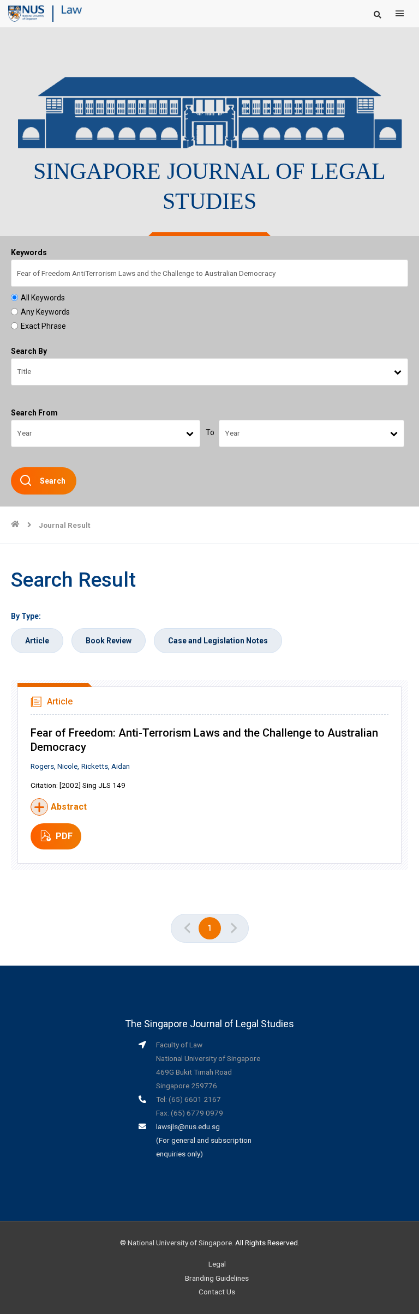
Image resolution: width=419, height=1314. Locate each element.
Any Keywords (45, 312)
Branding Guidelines (217, 1278)
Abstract (69, 806)
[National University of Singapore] (26, 13)
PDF (64, 836)
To (210, 432)
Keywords (29, 252)
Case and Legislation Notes (218, 640)
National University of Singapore (180, 1242)
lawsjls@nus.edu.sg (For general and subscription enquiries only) (204, 1140)
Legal (217, 1263)
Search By (29, 351)
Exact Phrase (43, 326)
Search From (34, 412)
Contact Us (217, 1291)
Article (37, 640)
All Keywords (43, 297)
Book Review (108, 640)
